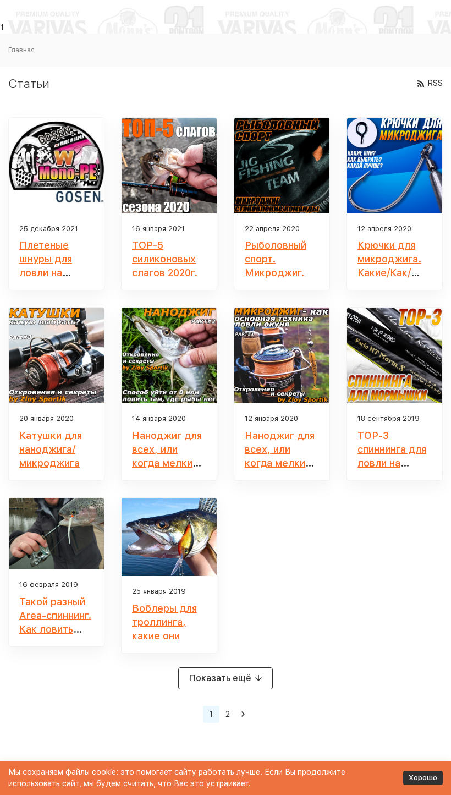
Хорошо (423, 778)
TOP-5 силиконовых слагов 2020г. (164, 258)
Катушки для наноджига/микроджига (50, 449)
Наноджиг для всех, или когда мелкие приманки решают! (167, 463)
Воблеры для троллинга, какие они (164, 622)
